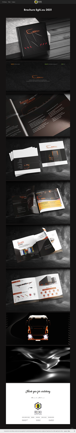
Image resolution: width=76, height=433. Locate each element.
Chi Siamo (4, 2)
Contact (13, 2)
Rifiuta (69, 431)
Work (9, 2)
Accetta (65, 431)
